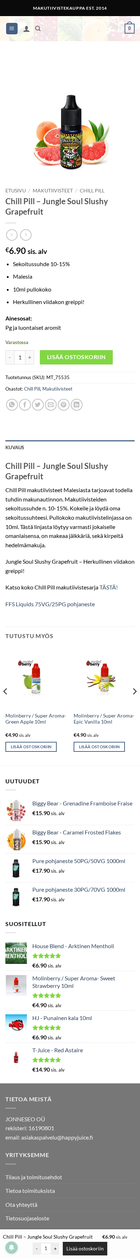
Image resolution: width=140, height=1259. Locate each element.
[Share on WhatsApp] (12, 405)
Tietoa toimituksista (30, 1190)
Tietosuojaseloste (27, 1218)
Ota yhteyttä (21, 1204)
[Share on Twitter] (38, 405)
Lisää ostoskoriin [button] (31, 746)
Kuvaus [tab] (14, 447)
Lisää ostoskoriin (76, 357)
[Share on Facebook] (25, 405)
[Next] (134, 706)
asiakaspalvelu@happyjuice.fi (57, 1137)
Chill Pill (92, 190)
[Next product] (11, 234)
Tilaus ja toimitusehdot (33, 1177)
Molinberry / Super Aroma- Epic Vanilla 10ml (104, 719)
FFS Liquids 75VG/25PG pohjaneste (50, 604)
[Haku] (38, 28)
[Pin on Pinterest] (64, 405)
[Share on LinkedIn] (77, 405)
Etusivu (15, 190)
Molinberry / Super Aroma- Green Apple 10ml (35, 719)
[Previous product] (25, 234)
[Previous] (5, 706)
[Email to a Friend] (51, 405)
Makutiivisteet (53, 190)
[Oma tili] (26, 28)
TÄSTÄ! (108, 587)
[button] (12, 29)
